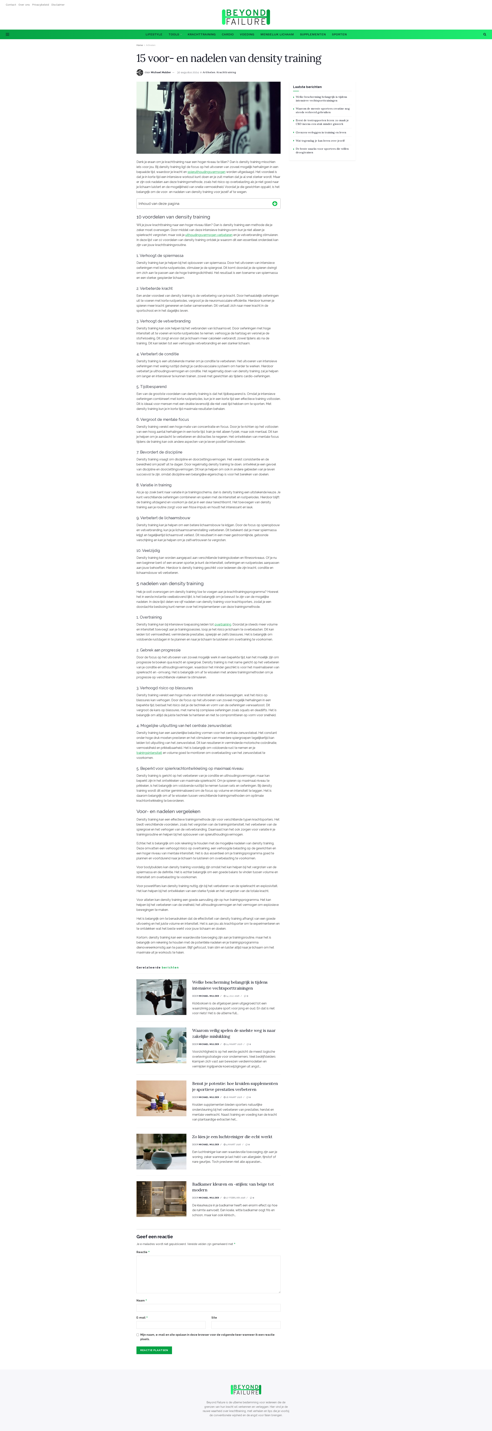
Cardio (228, 34)
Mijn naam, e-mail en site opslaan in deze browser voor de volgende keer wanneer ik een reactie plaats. (207, 1336)
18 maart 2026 (234, 1097)
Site (214, 1317)
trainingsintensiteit (149, 753)
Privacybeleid (40, 4)
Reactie (143, 1252)
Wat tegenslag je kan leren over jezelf (320, 140)
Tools (174, 34)
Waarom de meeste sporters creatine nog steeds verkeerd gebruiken (323, 110)
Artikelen (150, 45)
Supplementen (313, 34)
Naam (141, 1300)
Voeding (247, 34)
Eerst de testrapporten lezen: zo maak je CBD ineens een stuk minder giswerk (322, 122)
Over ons (24, 4)
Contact (11, 4)
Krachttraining (202, 34)
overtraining (222, 624)
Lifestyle (153, 34)
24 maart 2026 (234, 1044)
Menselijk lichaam (277, 34)
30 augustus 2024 (188, 72)
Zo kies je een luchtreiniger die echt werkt (232, 1136)
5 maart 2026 (233, 1144)
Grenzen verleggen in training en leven (321, 132)
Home (139, 45)
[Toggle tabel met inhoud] (275, 203)
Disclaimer (58, 4)
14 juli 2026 (232, 996)
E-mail (142, 1317)
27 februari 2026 (235, 1198)
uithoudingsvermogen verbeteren (209, 235)
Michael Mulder (161, 72)
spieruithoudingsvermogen (206, 172)
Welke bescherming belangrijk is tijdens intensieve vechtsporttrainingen (321, 98)
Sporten (339, 34)
